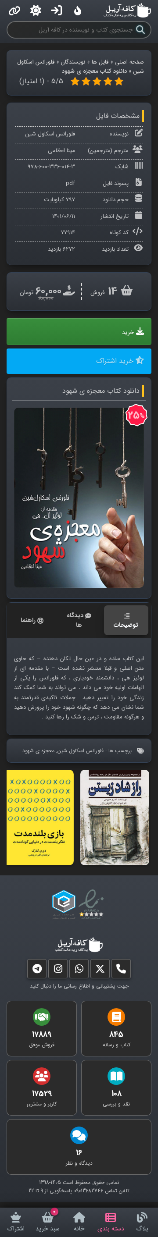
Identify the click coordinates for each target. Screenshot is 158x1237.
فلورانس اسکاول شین (50, 134)
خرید (128, 332)
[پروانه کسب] (63, 904)
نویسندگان (73, 62)
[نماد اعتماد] (93, 904)
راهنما (28, 620)
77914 (68, 232)
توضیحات (126, 625)
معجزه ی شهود (38, 750)
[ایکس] (100, 970)
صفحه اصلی (129, 62)
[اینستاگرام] (58, 970)
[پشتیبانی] (79, 970)
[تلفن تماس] (121, 970)
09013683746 (88, 1191)
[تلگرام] (37, 970)
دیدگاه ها (75, 620)
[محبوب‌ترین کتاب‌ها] (78, 10)
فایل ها (100, 62)
